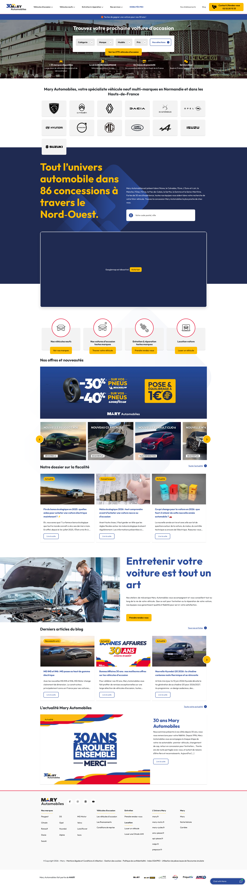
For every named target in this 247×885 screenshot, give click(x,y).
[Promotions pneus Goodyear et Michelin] (123, 393)
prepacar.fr (157, 849)
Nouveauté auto (52, 641)
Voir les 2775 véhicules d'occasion (123, 52)
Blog (204, 7)
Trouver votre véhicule (102, 350)
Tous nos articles (195, 628)
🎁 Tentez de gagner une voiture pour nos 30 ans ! (123, 17)
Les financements (104, 822)
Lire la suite (51, 536)
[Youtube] (93, 802)
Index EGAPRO (153, 861)
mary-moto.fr (158, 822)
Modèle (121, 42)
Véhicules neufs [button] (66, 7)
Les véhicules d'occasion (107, 816)
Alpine (62, 835)
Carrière (183, 827)
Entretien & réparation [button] (91, 7)
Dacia (43, 835)
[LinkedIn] (85, 802)
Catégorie (82, 42)
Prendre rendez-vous (144, 350)
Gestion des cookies (112, 861)
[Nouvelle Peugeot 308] (63, 441)
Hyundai (63, 828)
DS (60, 816)
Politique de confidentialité (134, 861)
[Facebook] (70, 802)
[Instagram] (78, 802)
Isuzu (79, 835)
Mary (182, 816)
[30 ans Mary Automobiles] (95, 749)
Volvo (79, 822)
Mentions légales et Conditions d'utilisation (85, 861)
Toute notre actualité (193, 706)
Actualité (49, 479)
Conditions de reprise (106, 827)
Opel (61, 822)
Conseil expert (107, 479)
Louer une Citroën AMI (134, 834)
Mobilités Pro (136, 7)
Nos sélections (158, 42)
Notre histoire (186, 822)
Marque (102, 42)
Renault (44, 828)
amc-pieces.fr (158, 833)
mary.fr (155, 816)
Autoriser (135, 269)
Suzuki (44, 841)
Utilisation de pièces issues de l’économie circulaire (183, 861)
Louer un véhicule (186, 350)
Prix (138, 42)
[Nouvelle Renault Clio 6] (158, 441)
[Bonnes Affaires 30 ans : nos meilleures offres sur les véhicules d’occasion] (123, 651)
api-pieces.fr (157, 838)
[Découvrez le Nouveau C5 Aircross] (111, 441)
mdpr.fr (155, 844)
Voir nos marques (61, 350)
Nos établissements (188, 7)
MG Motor (81, 816)
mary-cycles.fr (158, 827)
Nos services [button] (115, 7)
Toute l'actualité (195, 466)
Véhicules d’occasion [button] (42, 7)
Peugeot (44, 816)
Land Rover (82, 828)
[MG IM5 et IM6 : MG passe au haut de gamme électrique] (67, 651)
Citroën (44, 822)
